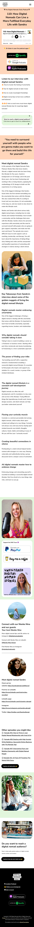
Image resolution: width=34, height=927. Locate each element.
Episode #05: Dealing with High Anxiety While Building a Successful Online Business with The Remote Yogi (17, 742)
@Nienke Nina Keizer (9, 643)
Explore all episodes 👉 (10, 766)
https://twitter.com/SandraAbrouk (18, 712)
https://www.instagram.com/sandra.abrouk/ (16, 708)
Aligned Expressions (24, 922)
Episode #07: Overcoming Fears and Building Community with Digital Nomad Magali (15, 751)
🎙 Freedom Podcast (10, 884)
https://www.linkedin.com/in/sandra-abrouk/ (16, 701)
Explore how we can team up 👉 (12, 859)
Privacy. (4, 918)
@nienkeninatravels (8, 649)
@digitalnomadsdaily (16, 636)
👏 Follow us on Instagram (12, 887)
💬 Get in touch (9, 890)
